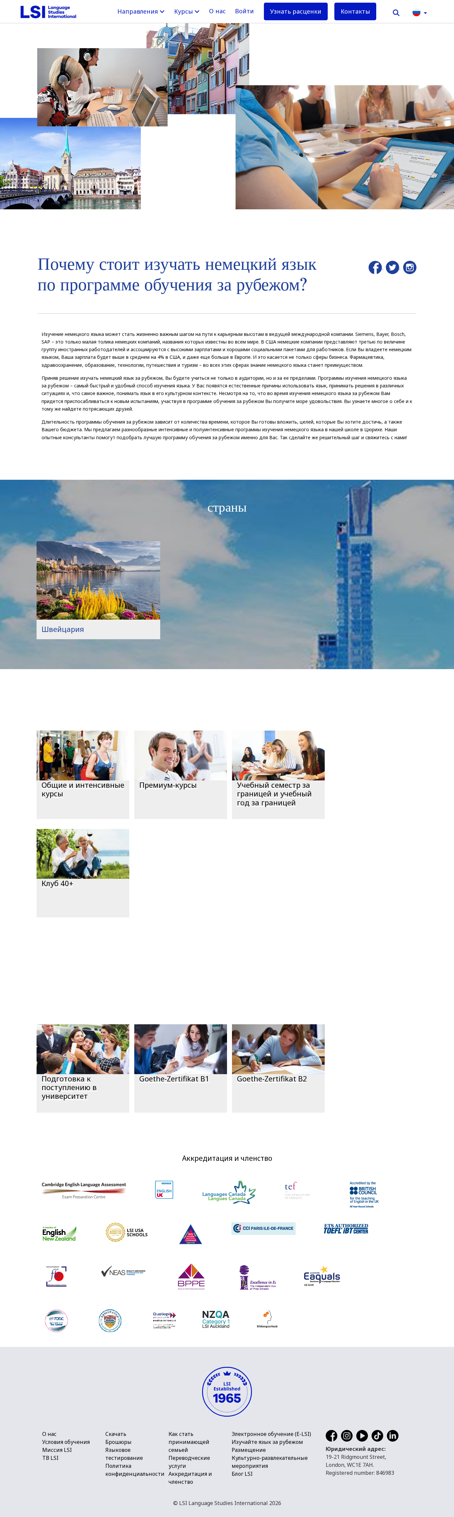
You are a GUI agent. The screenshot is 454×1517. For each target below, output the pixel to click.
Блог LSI (242, 1473)
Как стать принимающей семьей (189, 1442)
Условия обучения (66, 1442)
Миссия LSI (57, 1450)
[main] (227, 571)
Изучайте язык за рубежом (267, 1442)
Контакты (355, 11)
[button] (419, 12)
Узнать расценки (295, 11)
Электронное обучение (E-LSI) (271, 1434)
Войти (244, 11)
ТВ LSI (50, 1458)
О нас (217, 11)
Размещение (249, 1450)
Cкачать (115, 1434)
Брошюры (118, 1442)
